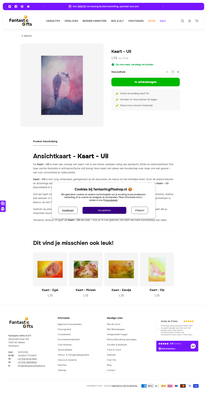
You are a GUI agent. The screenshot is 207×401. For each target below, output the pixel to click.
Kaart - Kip (157, 290)
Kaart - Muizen (86, 290)
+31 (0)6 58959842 (27, 362)
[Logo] (20, 21)
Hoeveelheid (118, 71)
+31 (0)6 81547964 (27, 359)
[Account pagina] (189, 21)
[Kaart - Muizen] (86, 269)
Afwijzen (139, 210)
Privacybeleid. (110, 200)
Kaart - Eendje (121, 290)
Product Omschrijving (45, 141)
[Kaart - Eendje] (121, 269)
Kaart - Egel (50, 290)
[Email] (28, 6)
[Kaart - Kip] (157, 269)
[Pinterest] (22, 6)
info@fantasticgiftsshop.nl (31, 365)
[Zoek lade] (182, 21)
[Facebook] (16, 6)
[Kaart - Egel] (50, 269)
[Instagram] (10, 6)
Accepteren (104, 210)
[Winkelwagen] (196, 21)
